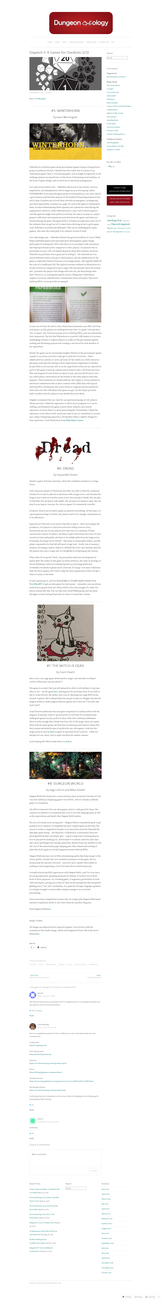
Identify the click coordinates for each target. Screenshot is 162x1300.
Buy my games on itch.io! (116, 77)
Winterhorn (93, 964)
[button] (47, 304)
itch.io (68, 741)
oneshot (62, 964)
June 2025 (105, 1189)
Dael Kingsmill (112, 143)
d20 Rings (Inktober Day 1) (95, 976)
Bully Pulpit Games (74, 420)
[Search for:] (117, 58)
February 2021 (107, 1219)
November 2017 (108, 1268)
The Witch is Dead (80, 964)
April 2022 (106, 1194)
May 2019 (105, 1253)
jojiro (48, 93)
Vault (64, 42)
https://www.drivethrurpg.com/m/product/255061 (48, 1063)
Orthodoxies (121, 228)
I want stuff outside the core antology (119, 201)
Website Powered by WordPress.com (45, 1283)
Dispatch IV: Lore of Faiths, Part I (42, 1223)
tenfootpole (111, 124)
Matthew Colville (113, 150)
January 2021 (107, 1223)
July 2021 (105, 1204)
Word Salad (127, 232)
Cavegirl (110, 89)
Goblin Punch (112, 110)
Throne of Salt (112, 131)
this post (42, 98)
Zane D (40, 1119)
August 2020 (106, 1228)
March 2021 (106, 1214)
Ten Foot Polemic (113, 127)
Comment (93, 1171)
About (57, 42)
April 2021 (105, 1209)
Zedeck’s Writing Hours (116, 134)
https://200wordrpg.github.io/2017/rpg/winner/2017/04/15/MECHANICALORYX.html (61, 1081)
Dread (41, 964)
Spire (52, 732)
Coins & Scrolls (113, 92)
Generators (91, 42)
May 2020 (105, 1233)
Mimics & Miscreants (115, 113)
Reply (31, 1016)
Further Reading (76, 42)
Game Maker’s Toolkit (115, 146)
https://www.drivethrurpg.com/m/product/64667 (47, 1090)
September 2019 (108, 1243)
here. (49, 909)
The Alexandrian (113, 85)
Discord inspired (120, 224)
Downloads (104, 42)
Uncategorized (118, 232)
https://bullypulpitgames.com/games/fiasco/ (46, 1072)
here (56, 691)
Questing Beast (112, 120)
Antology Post (114, 220)
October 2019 (107, 1238)
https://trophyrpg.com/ (38, 1045)
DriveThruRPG (36, 584)
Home (50, 42)
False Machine (112, 103)
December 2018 (107, 1263)
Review (69, 964)
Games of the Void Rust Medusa (119, 106)
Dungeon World (51, 964)
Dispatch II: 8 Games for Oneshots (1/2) (39, 976)
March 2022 (106, 1199)
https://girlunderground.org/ (40, 1054)
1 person (39, 1011)
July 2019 (105, 1248)
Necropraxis (111, 117)
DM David (110, 99)
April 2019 (105, 1258)
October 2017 (107, 1273)
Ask (112, 42)
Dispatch (42, 961)
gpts (115, 228)
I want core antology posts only (119, 190)
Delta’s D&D (111, 96)
